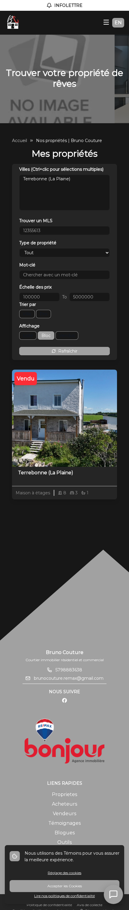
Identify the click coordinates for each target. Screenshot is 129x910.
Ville (27, 314)
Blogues (65, 833)
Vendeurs (64, 813)
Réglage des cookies (64, 873)
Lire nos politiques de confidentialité (64, 896)
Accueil (19, 140)
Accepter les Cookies (64, 886)
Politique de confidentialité (49, 905)
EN (118, 22)
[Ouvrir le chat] (113, 894)
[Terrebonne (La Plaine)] (64, 179)
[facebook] (64, 700)
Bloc (46, 335)
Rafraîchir (67, 351)
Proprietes (64, 794)
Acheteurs (64, 804)
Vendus (67, 335)
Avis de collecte (89, 905)
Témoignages (64, 823)
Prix (43, 314)
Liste (28, 335)
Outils (64, 842)
